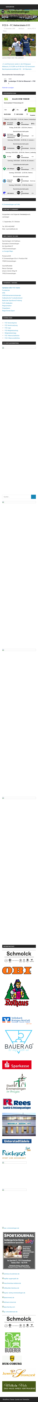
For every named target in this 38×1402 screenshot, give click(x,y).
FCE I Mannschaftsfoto (12, 335)
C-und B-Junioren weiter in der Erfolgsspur (17, 64)
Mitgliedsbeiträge (10, 333)
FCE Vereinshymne (11, 323)
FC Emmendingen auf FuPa (11, 204)
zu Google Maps (7, 251)
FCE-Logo (8, 328)
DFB (3, 293)
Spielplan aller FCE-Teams (11, 288)
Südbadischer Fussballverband (12, 298)
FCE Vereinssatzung (11, 325)
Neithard (21, 28)
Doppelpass (6, 308)
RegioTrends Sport (8, 311)
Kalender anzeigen (8, 88)
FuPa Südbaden (7, 303)
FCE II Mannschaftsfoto (12, 338)
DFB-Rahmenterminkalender (11, 295)
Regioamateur (6, 306)
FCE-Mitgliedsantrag (11, 330)
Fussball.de (6, 290)
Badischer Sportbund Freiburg (12, 300)
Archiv (29, 28)
